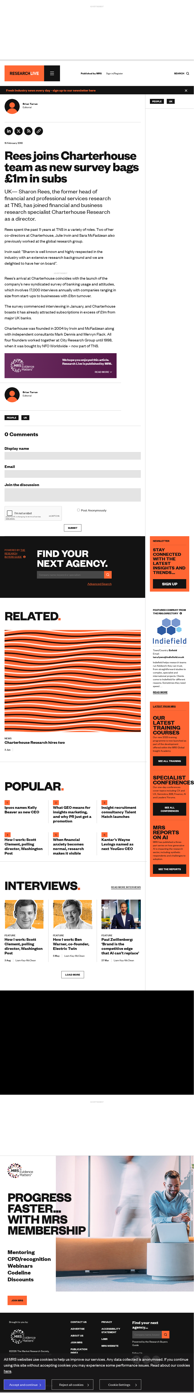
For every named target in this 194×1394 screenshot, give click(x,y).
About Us (77, 1335)
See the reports (169, 869)
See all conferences (170, 809)
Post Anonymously (93, 510)
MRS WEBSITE (109, 1345)
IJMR (104, 1339)
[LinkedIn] (9, 134)
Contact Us (78, 1322)
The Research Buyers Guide (15, 553)
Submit (72, 528)
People (11, 417)
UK (25, 417)
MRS (99, 73)
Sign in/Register (114, 73)
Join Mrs (76, 1342)
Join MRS (17, 1300)
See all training (169, 761)
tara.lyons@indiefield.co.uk (168, 657)
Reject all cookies (71, 1384)
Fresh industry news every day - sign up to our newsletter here (51, 90)
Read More (102, 372)
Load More (72, 974)
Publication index (79, 1350)
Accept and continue (23, 1384)
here (7, 1370)
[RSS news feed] (28, 134)
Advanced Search (99, 584)
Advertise (78, 1328)
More (126, 887)
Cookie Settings (119, 1384)
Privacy (106, 1322)
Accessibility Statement (110, 1330)
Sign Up (169, 583)
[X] (18, 134)
